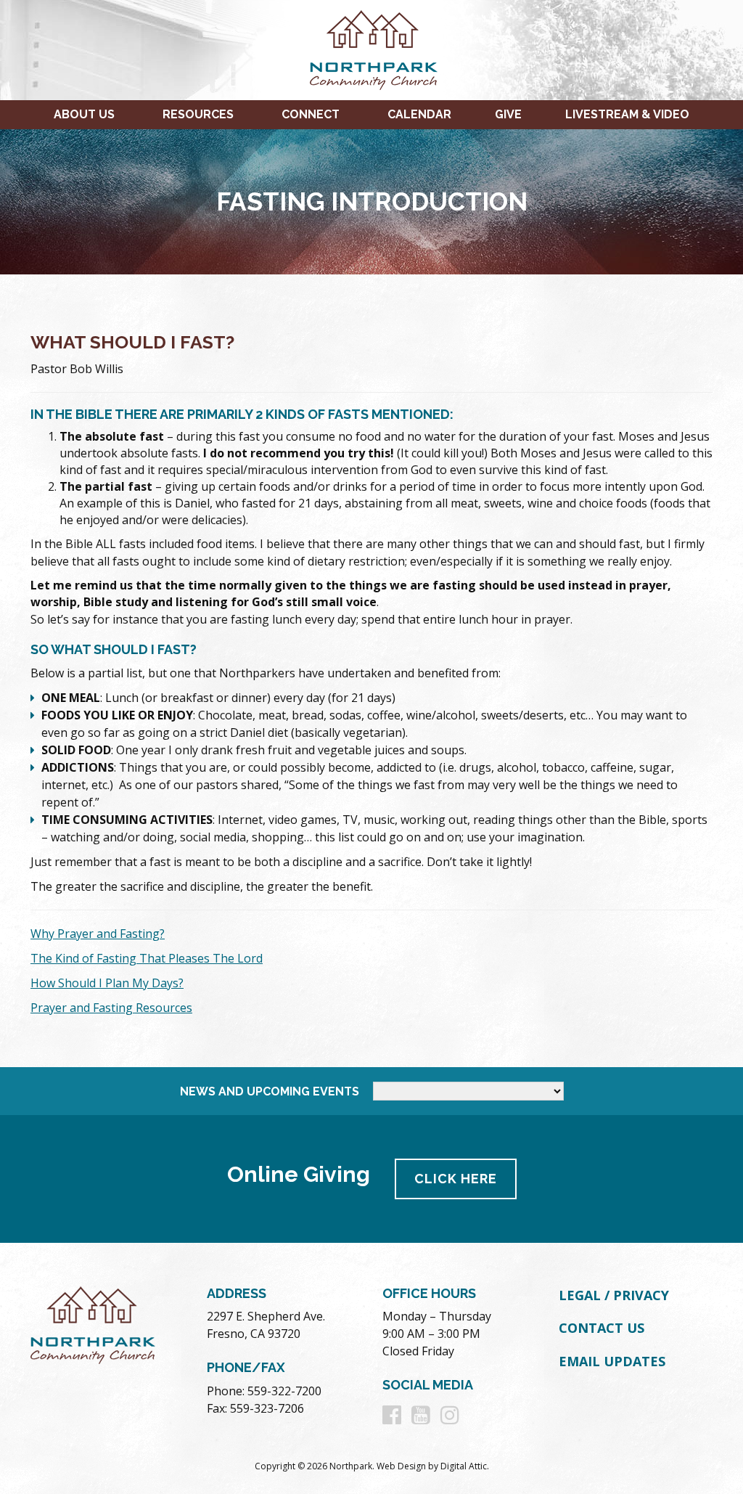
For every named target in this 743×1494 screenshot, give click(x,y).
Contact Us (601, 1327)
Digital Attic (463, 1466)
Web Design (401, 1466)
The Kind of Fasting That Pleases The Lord (146, 958)
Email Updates (612, 1361)
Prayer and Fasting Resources (111, 1008)
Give (508, 114)
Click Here (455, 1178)
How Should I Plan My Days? (107, 983)
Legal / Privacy (614, 1295)
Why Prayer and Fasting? (97, 934)
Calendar (419, 114)
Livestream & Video (627, 114)
